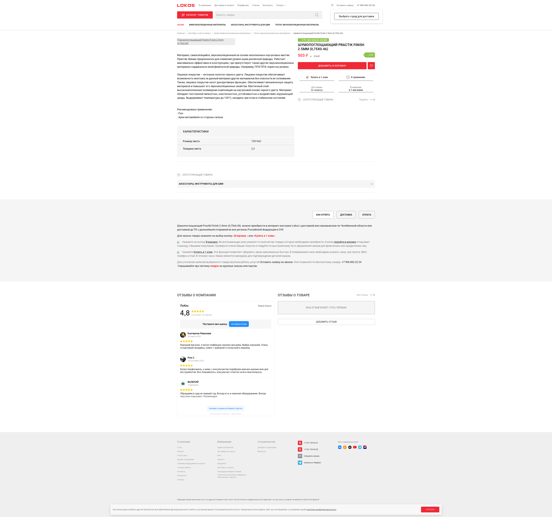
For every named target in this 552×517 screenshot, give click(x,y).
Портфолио (243, 5)
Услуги (279, 5)
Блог (219, 455)
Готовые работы (184, 467)
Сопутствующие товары (335, 99)
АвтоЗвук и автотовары (199, 33)
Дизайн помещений (185, 459)
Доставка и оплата (224, 5)
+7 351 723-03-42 (311, 449)
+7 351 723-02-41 (311, 443)
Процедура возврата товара (229, 471)
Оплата (366, 214)
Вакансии (262, 451)
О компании (205, 5)
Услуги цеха (182, 455)
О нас (179, 447)
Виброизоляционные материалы (207, 25)
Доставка (346, 214)
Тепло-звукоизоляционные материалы (297, 25)
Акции (180, 25)
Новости (221, 459)
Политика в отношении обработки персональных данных (231, 476)
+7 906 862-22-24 (366, 5)
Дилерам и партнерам (267, 447)
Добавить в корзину (332, 65)
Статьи (255, 5)
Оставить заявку (345, 5)
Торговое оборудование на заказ (191, 463)
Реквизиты (182, 475)
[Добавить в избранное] (371, 65)
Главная (181, 33)
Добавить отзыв (326, 321)
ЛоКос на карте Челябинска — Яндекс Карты (225, 414)
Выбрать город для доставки (356, 16)
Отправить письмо (311, 456)
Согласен (430, 510)
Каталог (180, 451)
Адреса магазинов (225, 447)
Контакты (268, 5)
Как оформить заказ (226, 451)
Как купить (323, 214)
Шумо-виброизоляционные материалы (232, 33)
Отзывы (180, 479)
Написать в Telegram (312, 463)
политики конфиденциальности (321, 509)
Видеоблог (221, 463)
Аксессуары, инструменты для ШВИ (250, 25)
